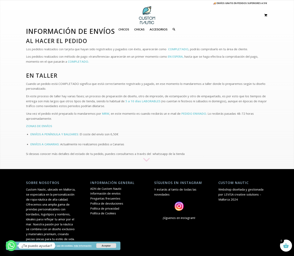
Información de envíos (105, 193)
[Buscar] (172, 29)
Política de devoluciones (106, 203)
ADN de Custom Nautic (106, 189)
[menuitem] (124, 29)
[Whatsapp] (11, 245)
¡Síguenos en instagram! (179, 218)
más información (83, 245)
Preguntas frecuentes (105, 198)
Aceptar (106, 245)
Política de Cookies (103, 213)
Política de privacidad (104, 208)
